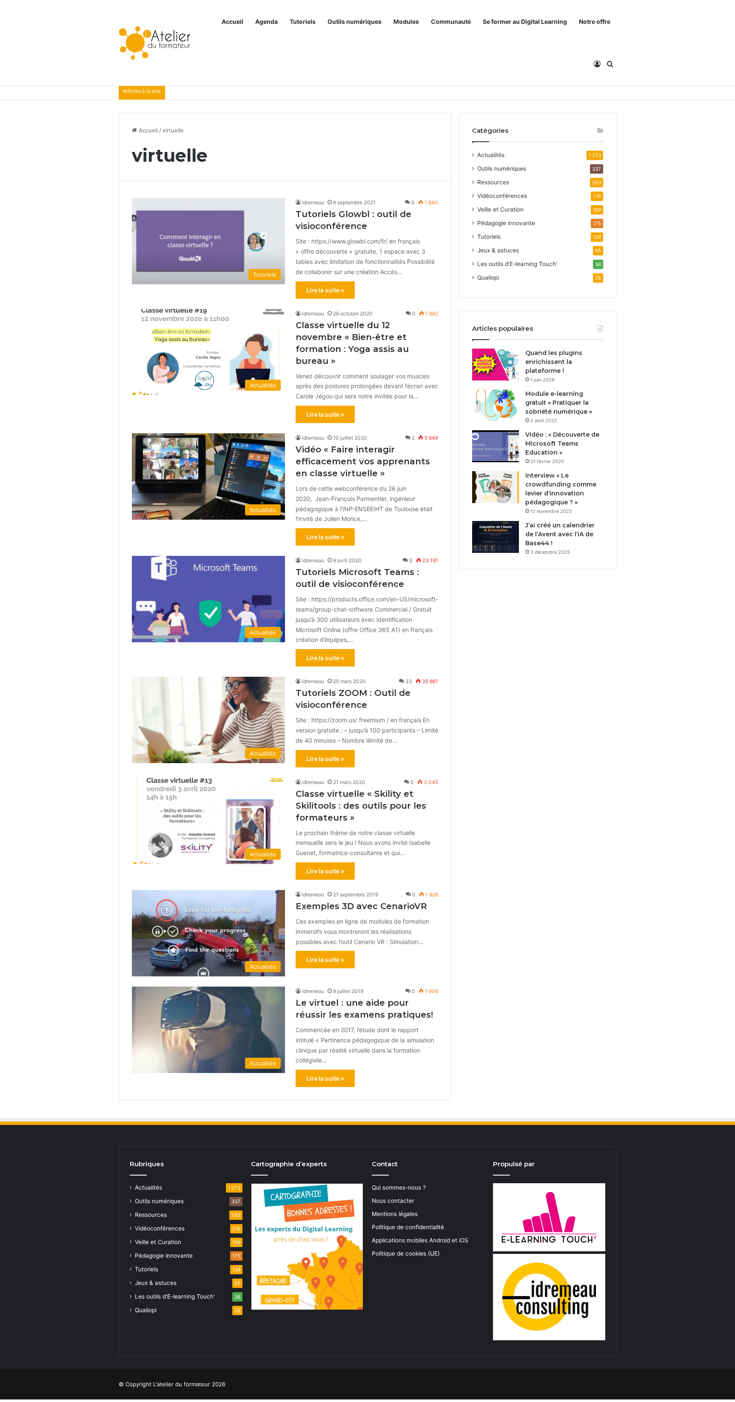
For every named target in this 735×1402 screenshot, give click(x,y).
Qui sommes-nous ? (399, 1187)
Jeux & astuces (498, 250)
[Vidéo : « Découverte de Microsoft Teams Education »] (495, 446)
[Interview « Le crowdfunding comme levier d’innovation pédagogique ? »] (495, 487)
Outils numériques (355, 21)
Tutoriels (303, 21)
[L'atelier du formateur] (155, 43)
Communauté (451, 21)
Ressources (493, 182)
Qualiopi (488, 277)
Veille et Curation (500, 209)
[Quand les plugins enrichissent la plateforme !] (495, 365)
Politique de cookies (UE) (406, 1253)
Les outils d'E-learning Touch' (517, 263)
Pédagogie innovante (506, 223)
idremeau (313, 202)
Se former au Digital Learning (525, 21)
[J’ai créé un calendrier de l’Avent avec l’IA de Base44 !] (495, 537)
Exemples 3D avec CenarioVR (361, 906)
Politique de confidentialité (408, 1227)
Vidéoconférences (502, 195)
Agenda (266, 21)
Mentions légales (395, 1213)
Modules (406, 21)
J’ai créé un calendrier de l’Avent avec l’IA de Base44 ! (560, 534)
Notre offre (594, 21)
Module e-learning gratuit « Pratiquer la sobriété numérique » (558, 402)
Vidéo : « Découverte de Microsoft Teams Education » (562, 443)
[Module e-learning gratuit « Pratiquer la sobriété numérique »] (495, 405)
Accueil (232, 21)
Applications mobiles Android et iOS (420, 1240)
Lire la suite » (325, 290)
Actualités (490, 155)
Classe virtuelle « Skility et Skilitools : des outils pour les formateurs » (361, 806)
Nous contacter (393, 1200)
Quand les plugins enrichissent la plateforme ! (553, 362)
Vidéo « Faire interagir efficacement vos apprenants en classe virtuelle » (363, 461)
